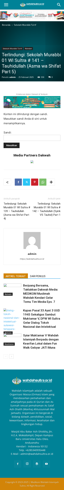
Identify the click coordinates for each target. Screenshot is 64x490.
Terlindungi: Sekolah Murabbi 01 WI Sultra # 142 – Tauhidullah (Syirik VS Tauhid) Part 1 (46, 209)
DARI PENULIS (38, 276)
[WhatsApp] (42, 182)
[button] (6, 5)
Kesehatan (9, 344)
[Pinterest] (34, 182)
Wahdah (28, 48)
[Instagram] (27, 463)
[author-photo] (32, 248)
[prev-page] (6, 356)
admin (12, 77)
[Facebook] (18, 182)
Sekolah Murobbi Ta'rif (25, 24)
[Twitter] (26, 182)
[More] (51, 182)
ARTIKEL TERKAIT (16, 276)
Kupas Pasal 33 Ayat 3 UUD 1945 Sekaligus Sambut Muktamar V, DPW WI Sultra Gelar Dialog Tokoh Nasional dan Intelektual (41, 318)
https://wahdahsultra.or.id (32, 259)
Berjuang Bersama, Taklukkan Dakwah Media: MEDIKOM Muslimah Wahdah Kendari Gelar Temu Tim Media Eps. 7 (40, 293)
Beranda (6, 24)
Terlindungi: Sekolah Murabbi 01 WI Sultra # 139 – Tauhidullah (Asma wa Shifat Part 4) (17, 211)
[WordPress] (36, 464)
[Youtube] (46, 464)
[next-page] (11, 356)
